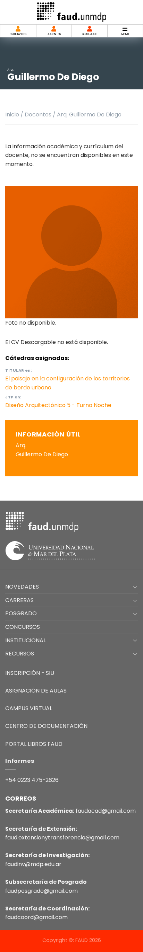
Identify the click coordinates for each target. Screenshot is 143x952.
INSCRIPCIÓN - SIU (29, 673)
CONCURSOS (22, 627)
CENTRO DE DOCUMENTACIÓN (46, 726)
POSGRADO (21, 613)
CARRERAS (19, 600)
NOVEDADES (22, 587)
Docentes (38, 114)
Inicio (12, 114)
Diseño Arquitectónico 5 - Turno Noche (58, 405)
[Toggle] (135, 587)
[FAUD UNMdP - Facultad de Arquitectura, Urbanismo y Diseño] (71, 12)
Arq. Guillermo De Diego (89, 114)
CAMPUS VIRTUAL (28, 708)
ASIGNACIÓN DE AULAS (36, 691)
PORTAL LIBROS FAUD (33, 744)
